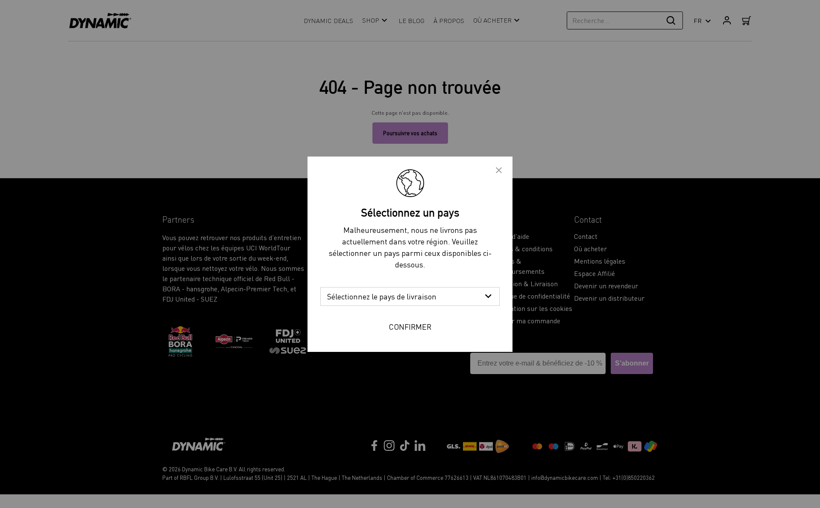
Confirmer (410, 326)
